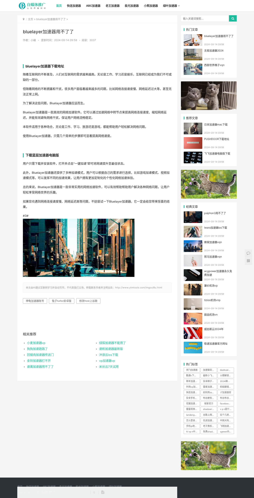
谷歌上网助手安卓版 (210, 414)
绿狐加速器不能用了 (112, 343)
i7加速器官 (225, 392)
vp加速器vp (107, 361)
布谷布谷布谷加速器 (227, 398)
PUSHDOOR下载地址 (216, 138)
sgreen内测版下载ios (227, 431)
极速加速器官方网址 (216, 343)
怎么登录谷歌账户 (193, 420)
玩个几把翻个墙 (227, 414)
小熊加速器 (151, 5)
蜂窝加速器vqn (213, 242)
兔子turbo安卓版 (61, 300)
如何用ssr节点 (210, 392)
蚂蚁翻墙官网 (226, 386)
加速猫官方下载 (210, 369)
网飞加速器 (191, 369)
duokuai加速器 (227, 369)
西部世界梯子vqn (214, 65)
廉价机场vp (211, 285)
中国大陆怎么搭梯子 (227, 420)
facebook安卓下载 (227, 403)
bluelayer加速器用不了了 (51, 19)
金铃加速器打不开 (39, 361)
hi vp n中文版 (193, 431)
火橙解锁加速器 (227, 375)
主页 (30, 19)
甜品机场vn (211, 314)
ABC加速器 (93, 5)
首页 (59, 5)
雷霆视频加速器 (193, 409)
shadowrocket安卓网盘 (210, 409)
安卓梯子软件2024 (210, 381)
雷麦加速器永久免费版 (210, 386)
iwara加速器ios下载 (215, 227)
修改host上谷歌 (88, 300)
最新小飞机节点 (210, 375)
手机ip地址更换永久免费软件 (193, 426)
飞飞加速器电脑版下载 (217, 153)
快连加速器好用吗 (193, 392)
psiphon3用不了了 (215, 213)
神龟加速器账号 (35, 300)
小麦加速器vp (36, 343)
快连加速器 (74, 5)
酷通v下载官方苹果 (193, 375)
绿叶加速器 (170, 5)
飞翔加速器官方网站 (227, 426)
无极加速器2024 (214, 50)
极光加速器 (132, 5)
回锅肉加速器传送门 (40, 355)
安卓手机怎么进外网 (193, 398)
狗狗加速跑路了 (37, 349)
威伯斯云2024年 (214, 329)
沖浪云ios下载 (108, 355)
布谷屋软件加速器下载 (210, 398)
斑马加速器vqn (213, 256)
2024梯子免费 (227, 381)
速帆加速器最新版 (111, 349)
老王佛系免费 (209, 426)
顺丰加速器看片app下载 (193, 381)
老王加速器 (113, 5)
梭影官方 (208, 403)
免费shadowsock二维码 (210, 431)
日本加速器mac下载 (216, 124)
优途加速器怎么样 (210, 420)
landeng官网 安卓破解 (193, 414)
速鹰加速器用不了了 (40, 366)
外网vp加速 (192, 386)
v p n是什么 (226, 409)
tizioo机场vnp (212, 300)
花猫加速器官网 (193, 403)
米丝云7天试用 (109, 366)
